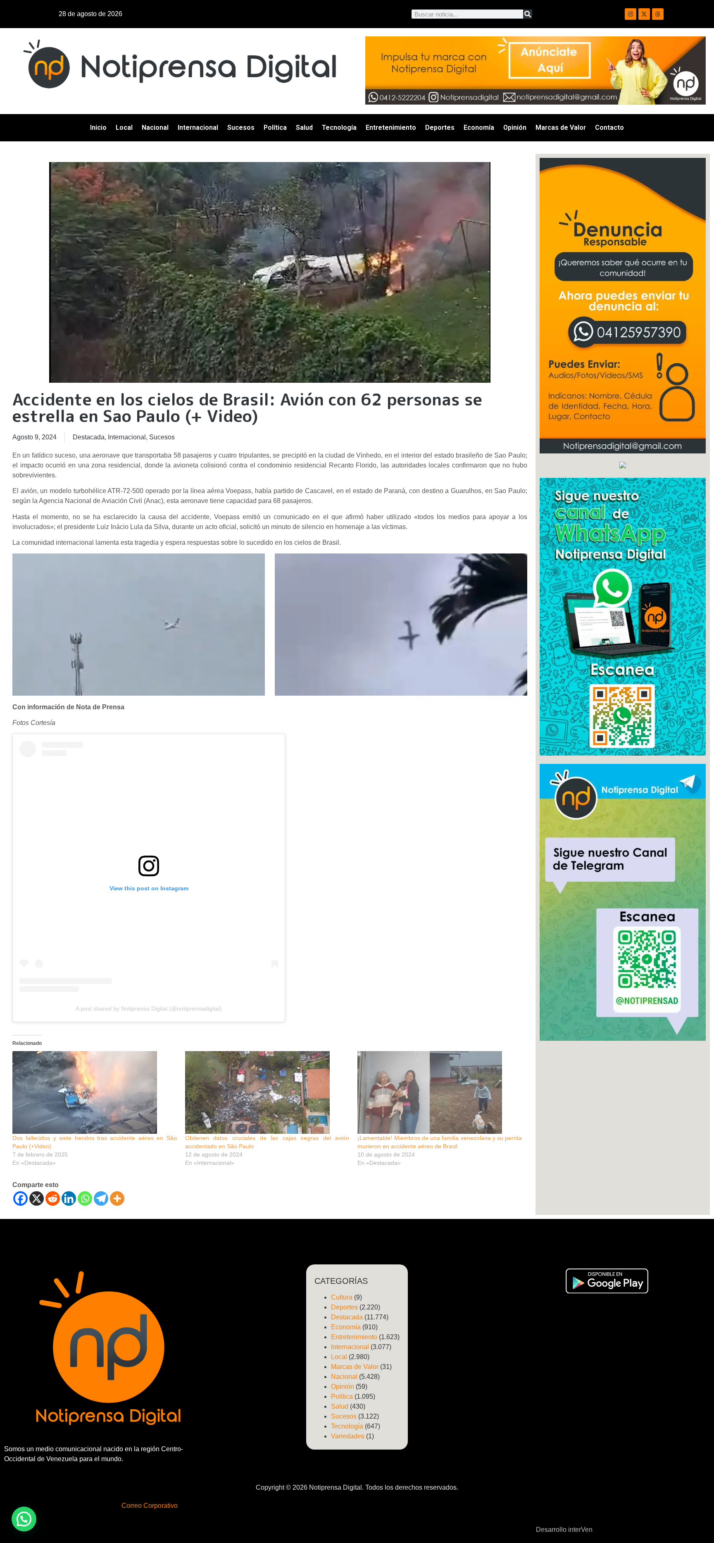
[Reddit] (52, 1198)
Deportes (440, 127)
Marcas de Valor (561, 127)
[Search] (527, 14)
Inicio (98, 127)
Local (124, 127)
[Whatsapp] (85, 1198)
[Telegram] (101, 1198)
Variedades (347, 1436)
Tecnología (339, 127)
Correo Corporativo (149, 1505)
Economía (479, 127)
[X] (36, 1198)
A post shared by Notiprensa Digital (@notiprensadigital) (149, 1008)
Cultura (341, 1297)
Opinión (514, 127)
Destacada (89, 437)
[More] (117, 1198)
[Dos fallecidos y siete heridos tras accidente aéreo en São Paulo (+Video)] (94, 1092)
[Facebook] (20, 1198)
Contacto (609, 127)
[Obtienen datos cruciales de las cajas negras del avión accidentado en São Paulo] (267, 1092)
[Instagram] (630, 14)
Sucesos (241, 127)
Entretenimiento (391, 127)
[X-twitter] (644, 14)
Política (275, 127)
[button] (24, 1519)
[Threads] (658, 14)
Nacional (155, 127)
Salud (304, 127)
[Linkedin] (69, 1198)
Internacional (198, 127)
